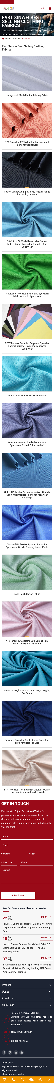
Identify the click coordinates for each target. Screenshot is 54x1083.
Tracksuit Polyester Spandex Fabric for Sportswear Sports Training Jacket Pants (27, 546)
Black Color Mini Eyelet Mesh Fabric (27, 395)
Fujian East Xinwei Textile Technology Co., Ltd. (23, 1066)
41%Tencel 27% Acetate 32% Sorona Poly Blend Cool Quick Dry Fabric (27, 642)
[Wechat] (22, 1079)
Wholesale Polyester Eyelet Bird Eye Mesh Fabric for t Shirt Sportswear (27, 295)
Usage (5, 991)
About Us (7, 998)
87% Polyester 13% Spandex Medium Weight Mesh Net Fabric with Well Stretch (27, 791)
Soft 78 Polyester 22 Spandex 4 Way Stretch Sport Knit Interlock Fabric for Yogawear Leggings (27, 495)
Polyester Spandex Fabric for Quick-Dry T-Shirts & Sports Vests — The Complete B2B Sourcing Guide (27, 927)
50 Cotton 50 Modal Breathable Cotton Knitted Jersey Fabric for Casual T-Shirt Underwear (27, 244)
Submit (18, 895)
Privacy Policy (17, 1074)
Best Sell (26, 38)
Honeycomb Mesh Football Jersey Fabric (27, 95)
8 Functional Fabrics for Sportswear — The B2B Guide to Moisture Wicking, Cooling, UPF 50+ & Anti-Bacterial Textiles (27, 968)
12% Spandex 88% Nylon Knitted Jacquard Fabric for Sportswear (27, 143)
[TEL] (13, 1079)
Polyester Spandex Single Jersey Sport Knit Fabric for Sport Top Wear (27, 741)
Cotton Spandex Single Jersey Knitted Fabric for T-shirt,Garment (27, 193)
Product (16, 38)
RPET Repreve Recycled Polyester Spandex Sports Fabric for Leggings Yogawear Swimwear (27, 346)
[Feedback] (40, 1079)
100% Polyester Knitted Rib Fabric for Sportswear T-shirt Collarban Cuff (27, 444)
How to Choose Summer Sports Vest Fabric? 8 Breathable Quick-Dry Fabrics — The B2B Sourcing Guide (26, 948)
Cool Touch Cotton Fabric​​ (27, 594)
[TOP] (49, 1079)
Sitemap (6, 1074)
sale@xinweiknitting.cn (21, 1032)
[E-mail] (4, 1079)
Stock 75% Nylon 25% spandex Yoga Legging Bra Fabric (27, 692)
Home (8, 38)
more (46, 916)
